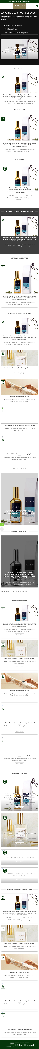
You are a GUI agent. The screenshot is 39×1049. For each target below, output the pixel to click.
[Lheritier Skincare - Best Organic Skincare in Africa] (19, 6)
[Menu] (2, 6)
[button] (25, 1045)
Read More (19, 634)
